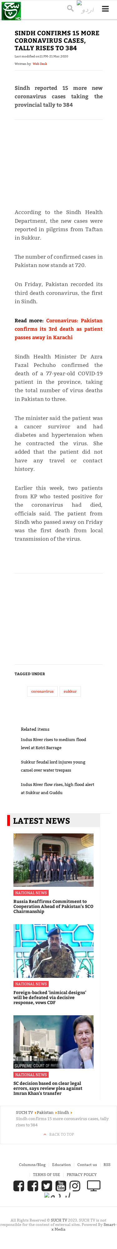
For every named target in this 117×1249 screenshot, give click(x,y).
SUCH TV (59, 1220)
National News (31, 892)
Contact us (87, 1164)
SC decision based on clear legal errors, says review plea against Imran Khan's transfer (47, 1088)
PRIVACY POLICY (82, 1174)
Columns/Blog (32, 1164)
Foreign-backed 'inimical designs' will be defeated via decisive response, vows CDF (49, 997)
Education (61, 1164)
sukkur (70, 691)
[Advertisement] (59, 161)
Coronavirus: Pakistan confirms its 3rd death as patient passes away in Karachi (59, 328)
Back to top (61, 1134)
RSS (107, 1164)
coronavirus (42, 691)
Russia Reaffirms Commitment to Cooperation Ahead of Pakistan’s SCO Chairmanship (53, 906)
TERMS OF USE (46, 1174)
